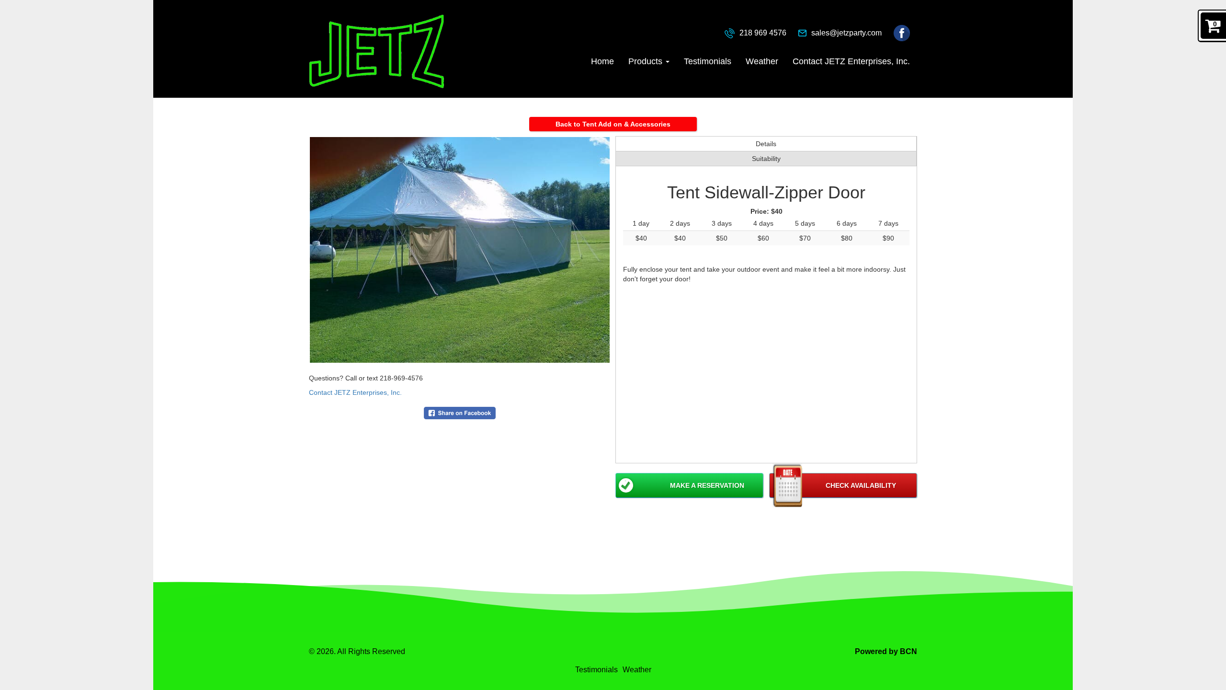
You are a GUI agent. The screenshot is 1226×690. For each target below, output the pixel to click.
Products (646, 61)
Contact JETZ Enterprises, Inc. (851, 61)
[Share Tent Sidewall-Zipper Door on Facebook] (460, 412)
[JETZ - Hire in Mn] (376, 51)
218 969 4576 (762, 33)
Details (766, 144)
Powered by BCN (886, 651)
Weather (762, 61)
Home (602, 61)
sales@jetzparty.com (846, 33)
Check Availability (861, 485)
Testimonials (707, 61)
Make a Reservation (707, 485)
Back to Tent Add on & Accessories (613, 124)
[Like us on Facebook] (902, 32)
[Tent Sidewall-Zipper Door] (460, 250)
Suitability (766, 158)
